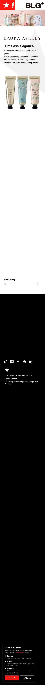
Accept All (11, 678)
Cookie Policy (20, 652)
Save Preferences (26, 677)
